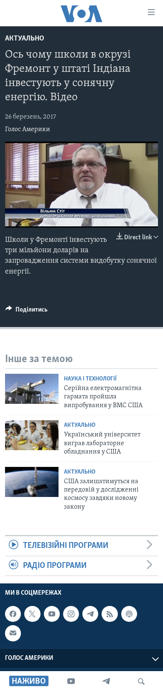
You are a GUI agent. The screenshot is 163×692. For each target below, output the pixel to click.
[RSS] (109, 614)
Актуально (24, 39)
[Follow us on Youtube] (52, 614)
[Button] (26, 311)
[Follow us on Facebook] (13, 614)
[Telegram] (106, 681)
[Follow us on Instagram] (71, 614)
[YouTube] (71, 681)
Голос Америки (27, 129)
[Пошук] (141, 681)
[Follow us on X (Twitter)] (32, 614)
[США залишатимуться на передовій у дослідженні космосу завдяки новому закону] (32, 482)
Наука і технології (90, 379)
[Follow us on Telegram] (90, 614)
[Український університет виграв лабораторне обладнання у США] (32, 435)
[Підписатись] (13, 633)
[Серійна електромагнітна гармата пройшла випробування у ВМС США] (32, 389)
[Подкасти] (129, 614)
